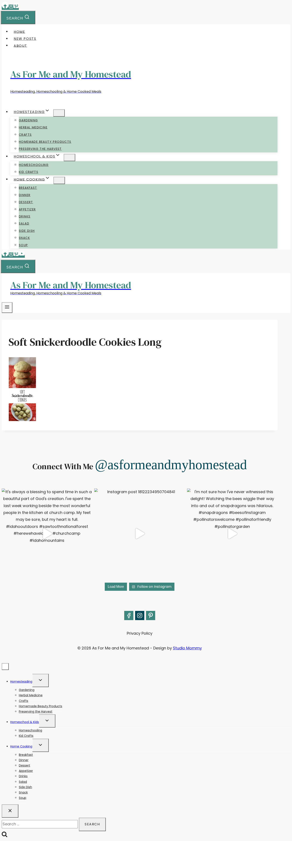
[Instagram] (11, 7)
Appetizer (27, 209)
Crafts (25, 134)
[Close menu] (5, 666)
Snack (24, 238)
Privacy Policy (139, 633)
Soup (23, 245)
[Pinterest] (16, 7)
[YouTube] (22, 255)
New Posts (25, 38)
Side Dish (27, 231)
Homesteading (21, 681)
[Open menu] (7, 307)
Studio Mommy (187, 648)
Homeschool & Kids (24, 722)
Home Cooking (21, 746)
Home (19, 31)
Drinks (24, 216)
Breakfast (28, 188)
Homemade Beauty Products (45, 142)
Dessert (26, 202)
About (20, 45)
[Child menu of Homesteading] (59, 113)
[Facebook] (5, 7)
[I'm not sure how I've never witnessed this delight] (232, 533)
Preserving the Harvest (40, 149)
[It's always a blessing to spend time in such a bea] (47, 533)
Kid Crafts (28, 172)
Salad (24, 223)
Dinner (24, 195)
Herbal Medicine (33, 127)
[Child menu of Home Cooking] (59, 180)
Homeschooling (34, 165)
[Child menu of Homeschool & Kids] (69, 157)
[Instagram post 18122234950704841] (139, 533)
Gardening (28, 120)
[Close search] (10, 811)
